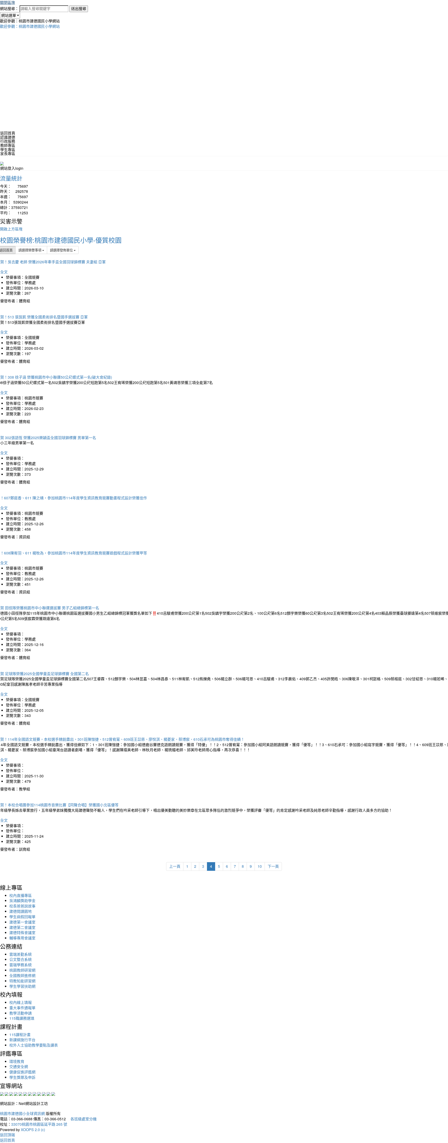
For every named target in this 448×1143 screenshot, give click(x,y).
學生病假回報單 (22, 916)
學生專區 (7, 149)
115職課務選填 (21, 1018)
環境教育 (16, 1061)
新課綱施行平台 (22, 1039)
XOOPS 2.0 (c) (33, 1129)
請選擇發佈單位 (62, 249)
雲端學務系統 (20, 964)
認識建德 (7, 137)
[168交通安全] (2, 1093)
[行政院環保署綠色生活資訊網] (16, 1093)
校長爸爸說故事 (22, 906)
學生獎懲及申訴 (22, 1077)
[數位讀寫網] (34, 1093)
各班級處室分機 (82, 1119)
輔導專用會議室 (22, 938)
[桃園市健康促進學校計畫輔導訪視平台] (53, 1093)
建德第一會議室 (22, 922)
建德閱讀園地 (20, 911)
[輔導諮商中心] (44, 1093)
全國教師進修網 (22, 975)
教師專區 (7, 145)
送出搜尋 (78, 8)
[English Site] (2, 163)
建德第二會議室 (22, 927)
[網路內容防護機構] (11, 1093)
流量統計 (11, 178)
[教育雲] (39, 1093)
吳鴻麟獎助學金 (22, 900)
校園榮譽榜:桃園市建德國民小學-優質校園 (61, 240)
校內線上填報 (20, 1002)
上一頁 (174, 866)
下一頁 (273, 866)
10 (260, 866)
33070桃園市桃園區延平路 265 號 (39, 1124)
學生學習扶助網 (22, 986)
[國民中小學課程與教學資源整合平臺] (48, 1093)
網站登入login (11, 168)
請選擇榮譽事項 (30, 249)
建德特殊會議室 (22, 932)
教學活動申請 (20, 1013)
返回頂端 (7, 1134)
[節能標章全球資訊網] (25, 1093)
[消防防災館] (20, 1093)
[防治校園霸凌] (30, 1093)
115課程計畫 (20, 1034)
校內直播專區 (20, 895)
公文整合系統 (20, 959)
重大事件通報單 (22, 1007)
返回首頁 (7, 133)
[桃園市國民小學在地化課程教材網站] (6, 1093)
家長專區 (7, 153)
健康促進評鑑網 (22, 1072)
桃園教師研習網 (22, 970)
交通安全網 (18, 1066)
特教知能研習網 (22, 981)
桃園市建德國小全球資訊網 (22, 1113)
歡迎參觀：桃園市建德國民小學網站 (30, 26)
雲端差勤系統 (20, 954)
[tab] (224, 137)
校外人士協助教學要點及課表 (33, 1045)
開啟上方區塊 (11, 229)
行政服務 (7, 141)
